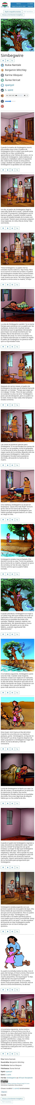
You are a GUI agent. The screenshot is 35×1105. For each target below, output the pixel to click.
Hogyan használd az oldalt (19, 6)
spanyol (9, 85)
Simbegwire (11, 1078)
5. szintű (16, 1088)
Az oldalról (30, 3)
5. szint (9, 90)
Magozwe (4, 1092)
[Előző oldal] (3, 170)
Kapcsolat (30, 6)
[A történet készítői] (7, 1053)
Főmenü (18, 3)
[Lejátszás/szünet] (7, 60)
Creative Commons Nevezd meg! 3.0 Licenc (17, 1083)
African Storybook (26, 1078)
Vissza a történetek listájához (12, 15)
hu (12, 60)
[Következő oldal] (3, 60)
